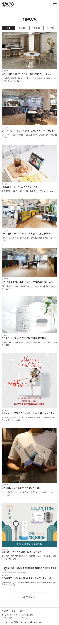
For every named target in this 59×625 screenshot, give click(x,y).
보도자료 (22, 28)
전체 (8, 28)
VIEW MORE (29, 597)
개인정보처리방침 (8, 610)
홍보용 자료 (36, 28)
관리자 (22, 610)
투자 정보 (50, 28)
